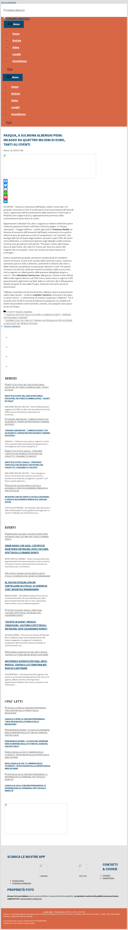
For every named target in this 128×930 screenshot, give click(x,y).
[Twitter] (39, 185)
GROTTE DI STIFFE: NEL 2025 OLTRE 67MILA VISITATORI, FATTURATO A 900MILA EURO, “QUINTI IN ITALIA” (27, 398)
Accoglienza (19, 61)
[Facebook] (39, 181)
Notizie (16, 40)
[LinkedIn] (39, 201)
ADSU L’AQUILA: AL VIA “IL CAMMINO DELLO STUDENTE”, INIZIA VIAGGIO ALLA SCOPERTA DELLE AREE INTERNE (27, 766)
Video (15, 47)
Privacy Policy (18, 880)
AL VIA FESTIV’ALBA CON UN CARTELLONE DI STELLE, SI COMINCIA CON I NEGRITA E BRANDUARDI (26, 586)
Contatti (106, 875)
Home (16, 33)
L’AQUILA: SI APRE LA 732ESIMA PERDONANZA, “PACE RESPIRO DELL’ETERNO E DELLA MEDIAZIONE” (25, 721)
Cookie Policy (108, 878)
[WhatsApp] (39, 193)
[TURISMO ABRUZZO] (17, 18)
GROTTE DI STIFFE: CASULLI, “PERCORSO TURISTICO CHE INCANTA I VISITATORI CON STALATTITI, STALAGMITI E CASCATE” (24, 465)
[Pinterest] (39, 197)
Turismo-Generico (24, 311)
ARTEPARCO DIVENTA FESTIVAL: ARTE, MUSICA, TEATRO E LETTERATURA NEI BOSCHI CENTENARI (26, 665)
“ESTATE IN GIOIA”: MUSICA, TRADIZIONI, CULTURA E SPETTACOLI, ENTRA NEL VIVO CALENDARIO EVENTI (26, 625)
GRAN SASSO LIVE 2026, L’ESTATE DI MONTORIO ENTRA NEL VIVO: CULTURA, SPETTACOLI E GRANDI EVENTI (27, 549)
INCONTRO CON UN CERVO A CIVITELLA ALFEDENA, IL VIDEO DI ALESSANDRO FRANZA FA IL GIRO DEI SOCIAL (27, 499)
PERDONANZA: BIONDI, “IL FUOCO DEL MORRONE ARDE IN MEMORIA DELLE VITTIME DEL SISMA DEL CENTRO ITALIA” (26, 743)
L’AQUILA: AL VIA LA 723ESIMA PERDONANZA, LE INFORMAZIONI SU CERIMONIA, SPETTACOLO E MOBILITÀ (25, 788)
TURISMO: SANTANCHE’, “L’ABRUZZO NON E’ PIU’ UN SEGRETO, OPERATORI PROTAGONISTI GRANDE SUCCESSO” (27, 433)
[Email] (39, 189)
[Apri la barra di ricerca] (10, 70)
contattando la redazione (31, 898)
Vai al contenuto (8, 2)
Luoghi (16, 54)
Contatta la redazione (21, 883)
